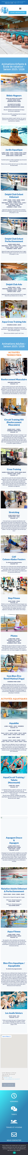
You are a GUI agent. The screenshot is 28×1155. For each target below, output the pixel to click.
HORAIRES (14, 1101)
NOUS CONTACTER (14, 1140)
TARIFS (14, 1114)
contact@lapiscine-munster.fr (12, 1079)
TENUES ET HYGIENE (14, 1127)
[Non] (25, 1149)
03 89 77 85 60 (19, 2)
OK (14, 1152)
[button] (20, 8)
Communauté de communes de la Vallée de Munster (13, 1)
